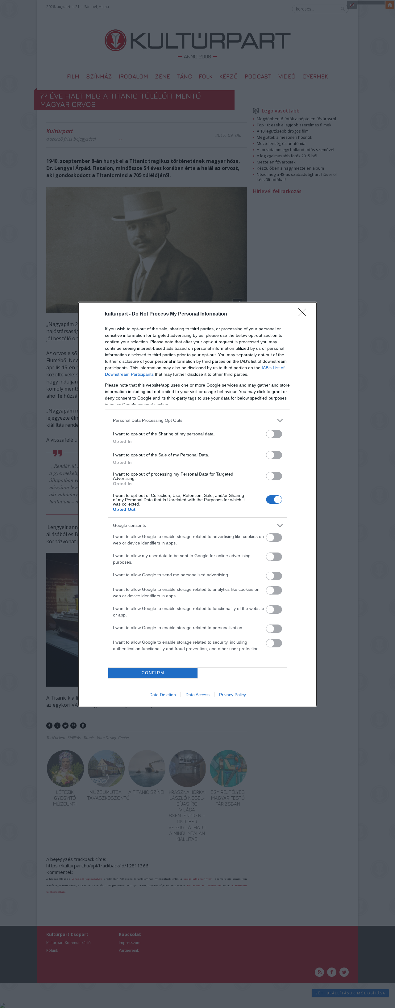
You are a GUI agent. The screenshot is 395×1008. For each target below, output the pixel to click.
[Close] (304, 314)
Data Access (197, 694)
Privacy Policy (232, 694)
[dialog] (197, 504)
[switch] (274, 434)
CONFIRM (153, 673)
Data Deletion (162, 694)
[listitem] (197, 420)
